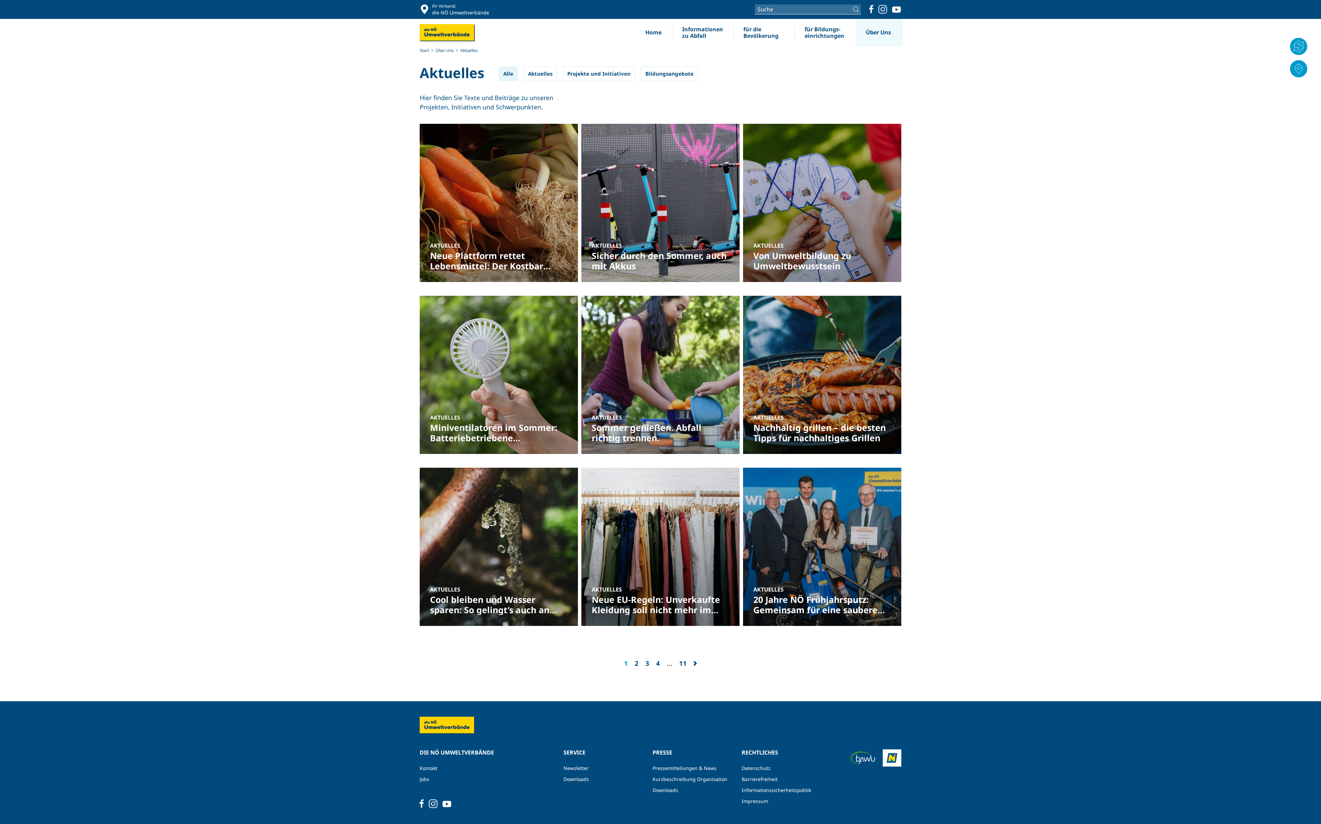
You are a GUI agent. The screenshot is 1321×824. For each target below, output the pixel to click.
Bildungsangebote (669, 73)
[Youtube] (896, 9)
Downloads (576, 779)
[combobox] (807, 9)
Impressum (755, 801)
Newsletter (576, 768)
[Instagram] (883, 9)
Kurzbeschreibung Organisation (690, 779)
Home (653, 32)
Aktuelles (452, 73)
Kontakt (428, 768)
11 (683, 663)
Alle (508, 73)
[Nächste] (695, 663)
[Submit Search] (856, 9)
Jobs (424, 779)
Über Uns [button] (878, 32)
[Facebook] (871, 9)
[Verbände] (1298, 68)
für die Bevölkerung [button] (760, 32)
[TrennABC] (1298, 46)
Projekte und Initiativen (599, 73)
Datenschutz (756, 768)
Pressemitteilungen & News (685, 768)
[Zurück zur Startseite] (447, 32)
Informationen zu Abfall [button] (702, 32)
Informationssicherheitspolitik (776, 790)
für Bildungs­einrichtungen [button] (824, 32)
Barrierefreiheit (759, 779)
